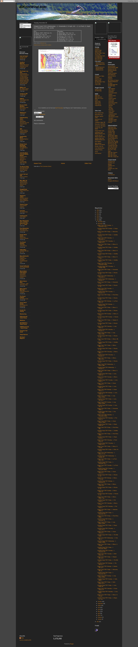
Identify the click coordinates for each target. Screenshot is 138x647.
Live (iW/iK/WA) (98, 57)
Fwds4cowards (23, 215)
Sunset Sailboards (24, 266)
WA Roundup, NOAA (113, 137)
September (100, 603)
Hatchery (111, 105)
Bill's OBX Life (23, 180)
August (99, 605)
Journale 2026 (23, 95)
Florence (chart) (112, 98)
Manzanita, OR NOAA (100, 124)
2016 (98, 214)
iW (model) (110, 71)
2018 (98, 210)
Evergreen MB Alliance (113, 181)
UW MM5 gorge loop (112, 84)
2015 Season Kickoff (24, 267)
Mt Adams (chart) (113, 119)
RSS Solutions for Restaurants (24, 306)
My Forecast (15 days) (113, 80)
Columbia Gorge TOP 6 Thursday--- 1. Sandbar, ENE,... (106, 267)
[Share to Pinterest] (43, 117)
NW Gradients (112, 88)
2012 (98, 621)
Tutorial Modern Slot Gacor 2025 (24, 100)
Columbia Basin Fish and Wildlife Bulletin (24, 154)
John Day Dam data (112, 146)
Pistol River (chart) (113, 102)
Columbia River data (112, 145)
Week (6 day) (98, 51)
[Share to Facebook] (41, 117)
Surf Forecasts (59, 107)
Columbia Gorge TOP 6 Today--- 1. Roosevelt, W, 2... (105, 573)
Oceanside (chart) (113, 92)
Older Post (88, 163)
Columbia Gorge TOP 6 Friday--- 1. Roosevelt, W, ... (105, 519)
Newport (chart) (112, 95)
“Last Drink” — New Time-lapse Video (24, 284)
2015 (98, 216)
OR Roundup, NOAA (112, 135)
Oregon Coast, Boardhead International (23, 145)
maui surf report (24, 56)
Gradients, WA (111, 132)
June (99, 609)
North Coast (97, 101)
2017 (98, 212)
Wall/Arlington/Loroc (100, 64)
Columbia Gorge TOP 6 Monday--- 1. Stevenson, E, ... (105, 482)
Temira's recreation (112, 73)
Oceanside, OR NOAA (100, 126)
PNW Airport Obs (112, 127)
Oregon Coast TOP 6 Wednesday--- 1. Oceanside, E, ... (106, 276)
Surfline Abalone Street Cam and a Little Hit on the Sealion (23, 183)
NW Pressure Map (112, 144)
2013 (98, 220)
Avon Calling (22, 217)
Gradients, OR (111, 134)
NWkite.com (23, 87)
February (100, 617)
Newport (110, 94)
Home (63, 163)
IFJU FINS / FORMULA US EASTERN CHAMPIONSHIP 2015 (23, 260)
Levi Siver (22, 210)
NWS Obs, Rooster (112, 155)
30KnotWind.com (33, 7)
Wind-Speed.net (111, 74)
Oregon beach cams (99, 130)
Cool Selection (111, 174)
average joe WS (24, 93)
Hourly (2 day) (98, 50)
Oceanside (111, 91)
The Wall (111, 108)
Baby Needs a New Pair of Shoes (24, 108)
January (100, 619)
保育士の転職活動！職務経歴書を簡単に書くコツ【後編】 (24, 223)
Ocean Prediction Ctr (113, 138)
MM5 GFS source (99, 98)
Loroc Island (111, 111)
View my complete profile (25, 640)
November (100, 223)
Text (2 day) (97, 54)
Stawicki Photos (98, 149)
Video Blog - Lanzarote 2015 (23, 245)
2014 (98, 218)
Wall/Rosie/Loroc (99, 69)
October (100, 601)
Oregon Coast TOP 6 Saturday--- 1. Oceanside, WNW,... (105, 415)
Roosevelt (111, 109)
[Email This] (36, 117)
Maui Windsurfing (24, 220)
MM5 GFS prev (98, 97)
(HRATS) (22, 98)
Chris (22, 638)
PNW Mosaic (98, 104)
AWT (21, 129)
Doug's (110, 107)
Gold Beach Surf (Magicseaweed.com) (100, 133)
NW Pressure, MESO (113, 142)
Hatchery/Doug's (99, 68)
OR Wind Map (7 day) (100, 53)
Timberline (111, 112)
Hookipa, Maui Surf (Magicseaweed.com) (100, 139)
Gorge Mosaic (98, 105)
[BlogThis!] (38, 117)
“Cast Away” (22, 113)
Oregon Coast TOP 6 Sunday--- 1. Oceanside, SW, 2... (105, 226)
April (99, 613)
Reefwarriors (23, 112)
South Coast (98, 102)
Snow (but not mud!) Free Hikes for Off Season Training (24, 169)
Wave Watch (112, 90)
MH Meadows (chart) (113, 116)
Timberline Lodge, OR (100, 122)
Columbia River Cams (100, 55)
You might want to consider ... (24, 148)
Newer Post (37, 163)
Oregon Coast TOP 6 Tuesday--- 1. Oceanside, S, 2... (105, 289)
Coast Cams (98, 84)
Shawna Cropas (24, 204)
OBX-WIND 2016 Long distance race (24, 230)
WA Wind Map (98, 90)
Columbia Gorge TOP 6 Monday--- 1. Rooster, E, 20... (105, 305)
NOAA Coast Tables (99, 76)
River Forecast (98, 60)
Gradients (97, 48)
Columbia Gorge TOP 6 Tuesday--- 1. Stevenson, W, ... (106, 551)
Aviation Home (111, 131)
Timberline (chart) (113, 114)
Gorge (96, 99)
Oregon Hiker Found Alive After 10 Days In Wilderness (24, 66)
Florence (111, 97)
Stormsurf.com (111, 161)
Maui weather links (99, 112)
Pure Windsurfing (24, 228)
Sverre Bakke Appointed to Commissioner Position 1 (23, 275)
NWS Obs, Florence (112, 152)
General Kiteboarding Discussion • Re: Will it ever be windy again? (24, 123)
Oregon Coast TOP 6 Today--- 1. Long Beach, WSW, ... (106, 396)
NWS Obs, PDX (111, 153)
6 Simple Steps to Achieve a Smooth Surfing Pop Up (24, 131)
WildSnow (22, 320)
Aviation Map (111, 130)
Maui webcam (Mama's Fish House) (100, 144)
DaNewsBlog (23, 249)
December (100, 221)
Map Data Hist (111, 139)
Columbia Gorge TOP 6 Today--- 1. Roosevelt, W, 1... (105, 463)
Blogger (71, 643)
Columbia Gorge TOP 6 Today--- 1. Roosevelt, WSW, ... (105, 548)
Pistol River (111, 101)
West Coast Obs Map (113, 141)
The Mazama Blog (24, 166)
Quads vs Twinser (24, 176)
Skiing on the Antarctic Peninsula (24, 238)
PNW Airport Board (112, 128)
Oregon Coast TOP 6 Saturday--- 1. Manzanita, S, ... (105, 238)
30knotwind (42, 114)
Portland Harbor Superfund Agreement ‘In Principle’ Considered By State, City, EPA (23, 159)
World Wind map (99, 114)
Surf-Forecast (98, 153)
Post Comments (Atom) (45, 166)
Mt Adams (111, 118)
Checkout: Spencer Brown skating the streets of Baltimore (24, 199)
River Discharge (98, 58)
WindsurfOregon (111, 66)
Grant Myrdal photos (99, 148)
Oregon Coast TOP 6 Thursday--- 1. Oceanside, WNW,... (105, 264)
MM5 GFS (97, 95)
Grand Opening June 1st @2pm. (24, 292)
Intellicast (110, 78)
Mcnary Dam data (112, 148)
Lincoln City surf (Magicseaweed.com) (100, 136)
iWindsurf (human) (112, 70)
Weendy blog (23, 314)
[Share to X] (39, 117)
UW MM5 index (111, 85)
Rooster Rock (112, 104)
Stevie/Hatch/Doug (100, 62)
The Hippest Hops (24, 211)
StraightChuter (23, 189)
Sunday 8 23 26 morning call (23, 58)
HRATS (109, 179)
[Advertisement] (101, 180)
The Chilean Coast (24, 298)
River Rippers (98, 141)
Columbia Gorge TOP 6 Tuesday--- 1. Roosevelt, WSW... (106, 469)
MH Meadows (112, 115)
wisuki (96, 151)
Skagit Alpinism (24, 334)
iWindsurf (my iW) (112, 69)
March (99, 615)
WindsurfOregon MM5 (113, 67)
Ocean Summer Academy (23, 206)
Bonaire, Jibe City (99, 146)
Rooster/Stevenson (100, 67)
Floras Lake (111, 99)
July (99, 607)
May (99, 611)
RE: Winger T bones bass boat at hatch (24, 89)
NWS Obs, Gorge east (113, 156)
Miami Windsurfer (24, 256)
